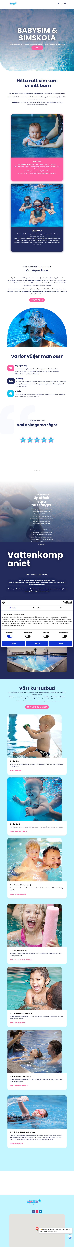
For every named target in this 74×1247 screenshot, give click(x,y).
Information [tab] (37, 608)
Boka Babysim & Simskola (37, 707)
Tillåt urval (37, 643)
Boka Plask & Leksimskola (21, 960)
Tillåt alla (60, 643)
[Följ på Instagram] (37, 1211)
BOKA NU (37, 47)
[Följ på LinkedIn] (40, 1211)
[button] (37, 1228)
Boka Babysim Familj (18, 831)
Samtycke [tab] (13, 608)
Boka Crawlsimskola (19, 1086)
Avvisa (13, 643)
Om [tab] (61, 608)
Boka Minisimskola (18, 894)
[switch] (28, 636)
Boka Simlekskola (17, 1023)
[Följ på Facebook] (33, 1211)
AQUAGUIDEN (37, 300)
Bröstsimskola (16, 1144)
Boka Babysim (16, 770)
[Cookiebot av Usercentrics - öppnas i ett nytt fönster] (64, 602)
